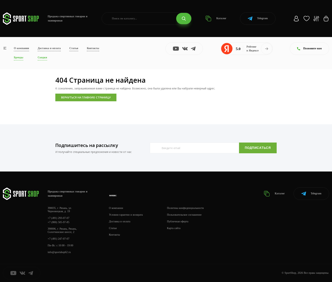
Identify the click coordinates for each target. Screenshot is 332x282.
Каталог (221, 18)
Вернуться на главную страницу (86, 97)
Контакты (93, 48)
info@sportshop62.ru (59, 252)
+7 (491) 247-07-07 (58, 238)
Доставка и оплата (49, 48)
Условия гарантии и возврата (126, 214)
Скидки (42, 57)
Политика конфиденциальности (185, 208)
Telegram (262, 18)
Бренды (18, 57)
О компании (21, 48)
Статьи (73, 48)
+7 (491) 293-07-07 (58, 218)
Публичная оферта (177, 221)
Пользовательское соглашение (184, 214)
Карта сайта (173, 228)
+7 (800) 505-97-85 (58, 222)
